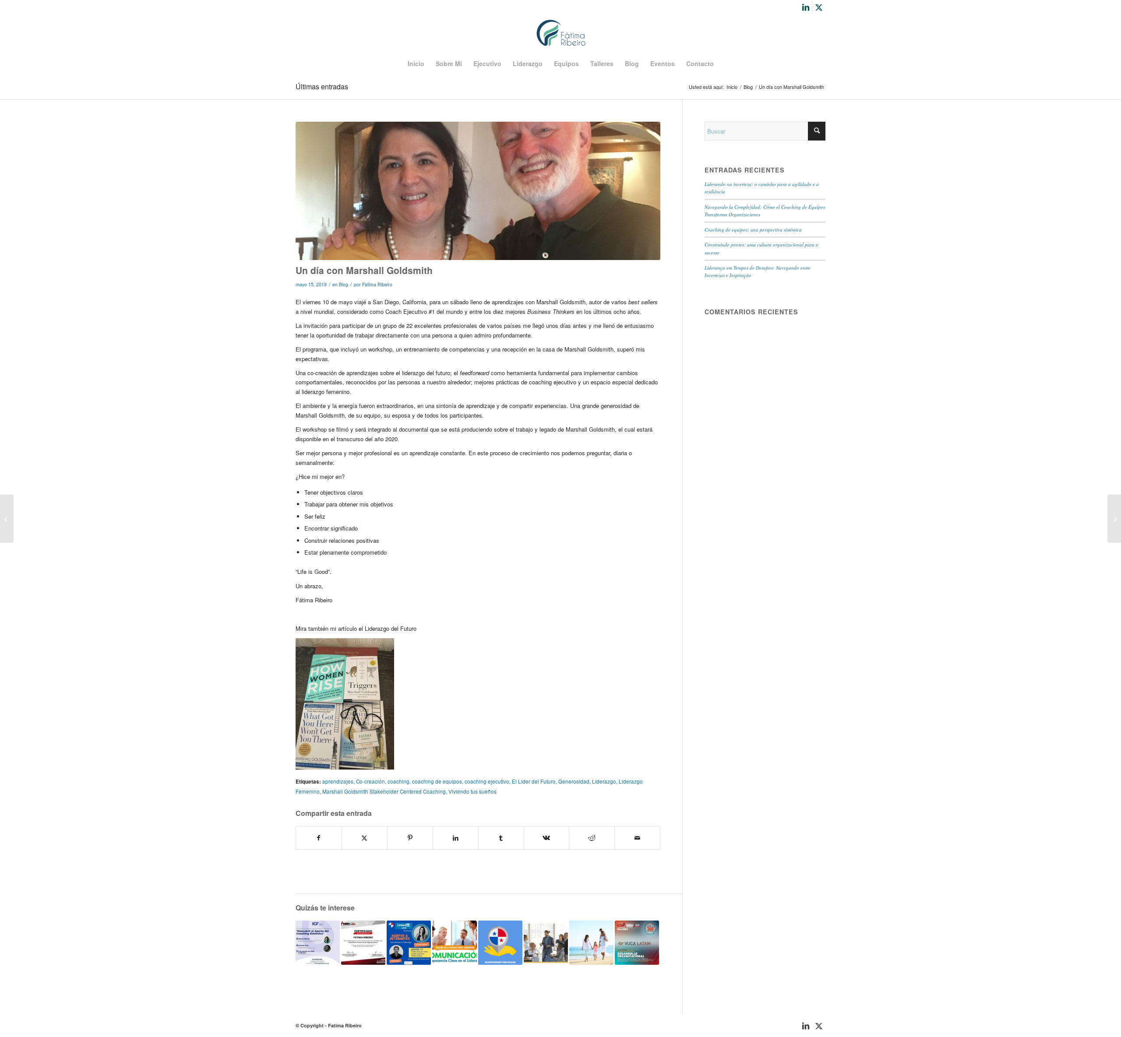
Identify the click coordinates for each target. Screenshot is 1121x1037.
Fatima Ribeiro (377, 284)
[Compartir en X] (364, 837)
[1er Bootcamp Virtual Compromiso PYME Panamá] (500, 943)
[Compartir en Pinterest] (410, 837)
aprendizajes (337, 781)
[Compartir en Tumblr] (501, 837)
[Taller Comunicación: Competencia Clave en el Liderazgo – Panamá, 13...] (7, 519)
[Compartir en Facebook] (319, 837)
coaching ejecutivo (487, 781)
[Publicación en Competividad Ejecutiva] (1114, 519)
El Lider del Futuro (534, 781)
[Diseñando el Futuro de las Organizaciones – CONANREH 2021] (363, 943)
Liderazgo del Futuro (390, 628)
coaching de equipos (437, 781)
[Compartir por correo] (637, 837)
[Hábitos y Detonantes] (409, 943)
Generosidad (573, 781)
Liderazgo (604, 781)
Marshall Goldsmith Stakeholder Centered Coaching (384, 791)
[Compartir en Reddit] (591, 837)
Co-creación (370, 781)
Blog (343, 284)
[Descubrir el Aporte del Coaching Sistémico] (318, 943)
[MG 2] (478, 191)
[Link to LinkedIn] (805, 6)
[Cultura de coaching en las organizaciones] (546, 943)
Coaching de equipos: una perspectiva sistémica (753, 229)
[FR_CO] (560, 33)
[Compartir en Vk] (546, 837)
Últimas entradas (322, 86)
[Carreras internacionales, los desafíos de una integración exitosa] (591, 943)
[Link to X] (818, 6)
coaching (398, 781)
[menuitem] (416, 63)
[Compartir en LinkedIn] (455, 837)
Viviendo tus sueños (472, 791)
